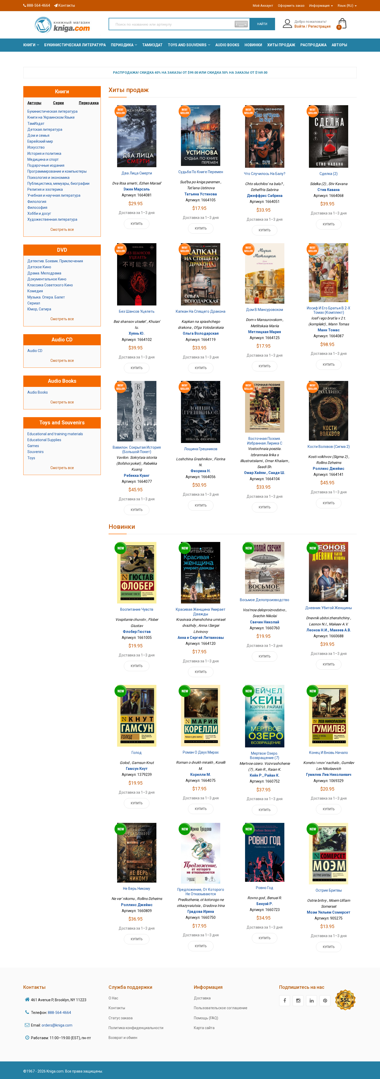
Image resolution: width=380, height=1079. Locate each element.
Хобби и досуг (39, 213)
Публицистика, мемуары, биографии (58, 183)
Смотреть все (62, 229)
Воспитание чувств (136, 609)
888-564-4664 (38, 5)
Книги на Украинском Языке (51, 117)
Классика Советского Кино (50, 285)
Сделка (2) (329, 174)
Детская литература (44, 129)
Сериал (33, 303)
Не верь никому (136, 888)
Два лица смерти (136, 173)
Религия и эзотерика (45, 189)
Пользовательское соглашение (220, 1008)
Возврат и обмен (123, 1038)
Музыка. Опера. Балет (46, 297)
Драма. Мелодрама (44, 273)
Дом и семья (38, 135)
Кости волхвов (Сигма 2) (329, 447)
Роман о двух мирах (201, 752)
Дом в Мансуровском (264, 310)
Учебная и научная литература (53, 195)
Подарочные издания (45, 165)
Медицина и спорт (43, 159)
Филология (36, 202)
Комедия (35, 291)
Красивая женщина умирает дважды (200, 611)
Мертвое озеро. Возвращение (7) (264, 755)
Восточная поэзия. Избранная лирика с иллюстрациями (264, 443)
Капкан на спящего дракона (200, 311)
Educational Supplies (44, 440)
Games (33, 446)
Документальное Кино (46, 279)
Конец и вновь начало (328, 753)
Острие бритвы (329, 890)
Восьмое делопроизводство (264, 600)
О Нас (113, 998)
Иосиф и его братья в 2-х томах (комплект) (328, 310)
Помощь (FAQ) (206, 1018)
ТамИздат (35, 123)
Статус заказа (121, 1018)
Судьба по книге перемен (200, 172)
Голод (137, 753)
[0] (347, 21)
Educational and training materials (55, 434)
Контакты (66, 5)
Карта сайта (204, 1028)
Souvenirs (35, 452)
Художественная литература (52, 219)
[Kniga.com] (62, 24)
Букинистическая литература (52, 111)
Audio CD (34, 351)
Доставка (202, 998)
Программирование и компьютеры (57, 171)
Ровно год (264, 888)
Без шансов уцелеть (137, 311)
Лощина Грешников (200, 449)
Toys (31, 458)
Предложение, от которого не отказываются (200, 891)
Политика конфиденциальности (136, 1028)
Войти (299, 26)
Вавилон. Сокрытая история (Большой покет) (137, 449)
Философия (37, 207)
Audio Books (37, 392)
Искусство (36, 147)
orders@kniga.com (57, 1025)
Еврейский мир (40, 141)
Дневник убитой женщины (328, 608)
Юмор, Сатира (39, 309)
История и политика (44, 153)
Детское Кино (39, 267)
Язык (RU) (346, 5)
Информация (319, 5)
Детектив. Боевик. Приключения (55, 261)
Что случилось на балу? (264, 174)
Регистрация (319, 26)
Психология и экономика (48, 177)
